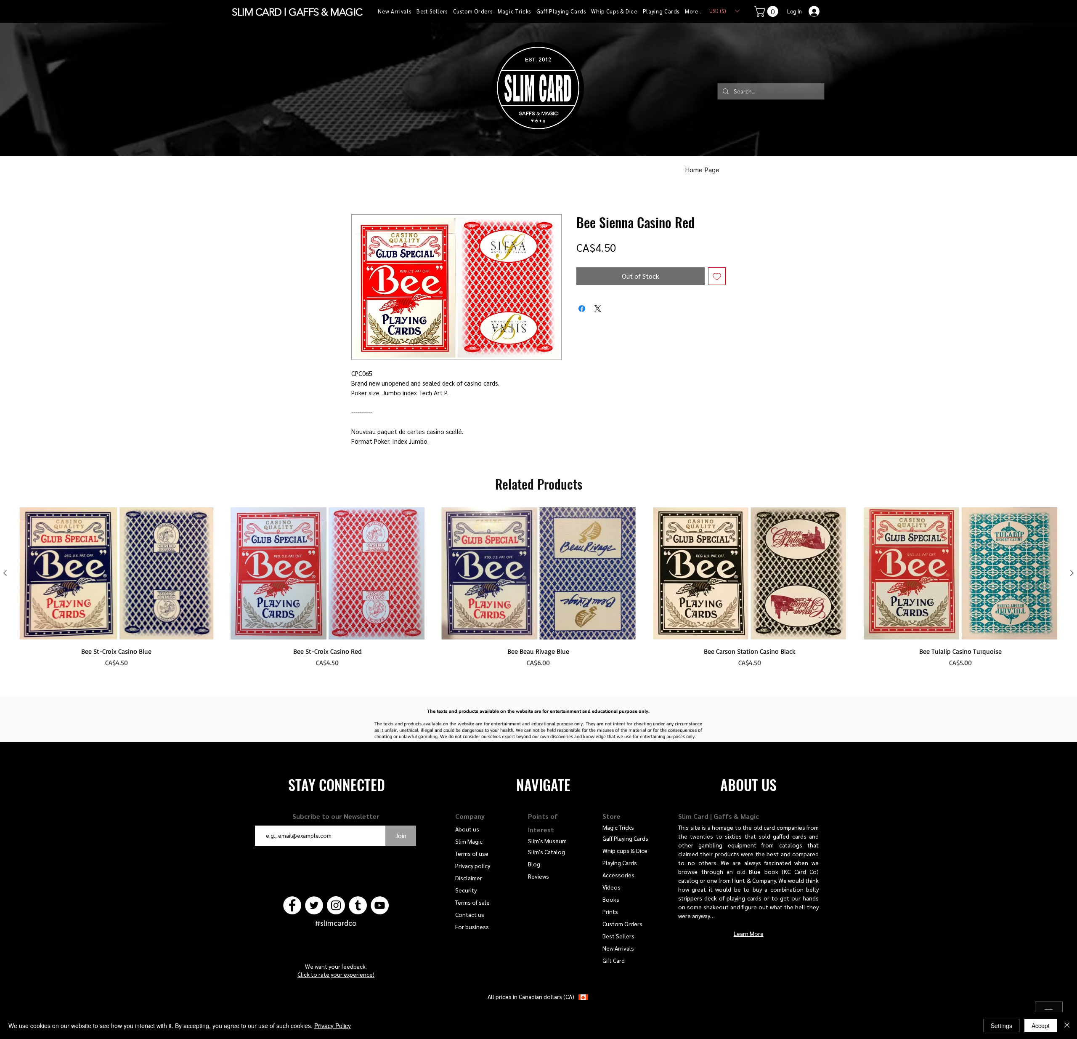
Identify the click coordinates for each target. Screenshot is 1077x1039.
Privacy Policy (332, 1025)
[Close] (1067, 1025)
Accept (1041, 1025)
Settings (1001, 1025)
